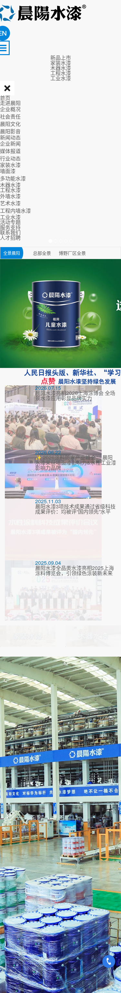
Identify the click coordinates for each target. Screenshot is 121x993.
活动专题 (10, 222)
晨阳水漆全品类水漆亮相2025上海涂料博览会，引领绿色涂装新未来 (74, 570)
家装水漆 (10, 165)
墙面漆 (7, 171)
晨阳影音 (10, 131)
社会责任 (10, 116)
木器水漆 (10, 184)
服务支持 (10, 227)
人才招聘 (10, 237)
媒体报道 (10, 151)
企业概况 (10, 109)
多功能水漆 (13, 178)
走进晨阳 (10, 103)
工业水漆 (10, 217)
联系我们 (10, 232)
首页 (5, 97)
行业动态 (10, 158)
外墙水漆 (10, 196)
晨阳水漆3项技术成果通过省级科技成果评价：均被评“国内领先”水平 (75, 509)
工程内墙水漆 (15, 210)
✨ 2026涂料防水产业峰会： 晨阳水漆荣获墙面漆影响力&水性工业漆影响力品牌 (75, 462)
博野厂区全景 (72, 253)
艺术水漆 (10, 203)
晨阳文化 (10, 124)
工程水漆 (10, 190)
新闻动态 (10, 137)
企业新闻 (10, 143)
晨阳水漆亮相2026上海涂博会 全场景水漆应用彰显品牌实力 (75, 395)
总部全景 (42, 253)
